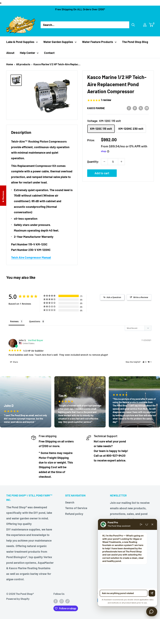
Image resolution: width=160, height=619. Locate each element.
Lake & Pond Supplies (20, 42)
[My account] (144, 25)
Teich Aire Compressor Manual (31, 257)
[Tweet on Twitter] (141, 108)
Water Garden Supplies (58, 42)
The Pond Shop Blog (135, 42)
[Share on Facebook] (129, 108)
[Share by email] (147, 108)
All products (23, 64)
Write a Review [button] (140, 297)
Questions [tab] (34, 321)
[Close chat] (152, 524)
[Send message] (152, 593)
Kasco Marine (96, 108)
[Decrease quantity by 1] (104, 161)
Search (69, 502)
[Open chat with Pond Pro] (151, 611)
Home (9, 64)
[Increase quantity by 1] (121, 161)
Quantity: (93, 161)
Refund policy (74, 513)
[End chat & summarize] (141, 524)
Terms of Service (76, 508)
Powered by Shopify (18, 598)
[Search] (133, 24)
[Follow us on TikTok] (67, 600)
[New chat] (146, 524)
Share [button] (15, 362)
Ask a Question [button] (114, 297)
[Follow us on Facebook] (55, 600)
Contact (49, 52)
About (10, 52)
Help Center (27, 52)
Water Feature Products (97, 42)
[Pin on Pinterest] (135, 108)
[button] (144, 362)
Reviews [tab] (14, 321)
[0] (151, 25)
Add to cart (102, 173)
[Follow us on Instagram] (61, 600)
